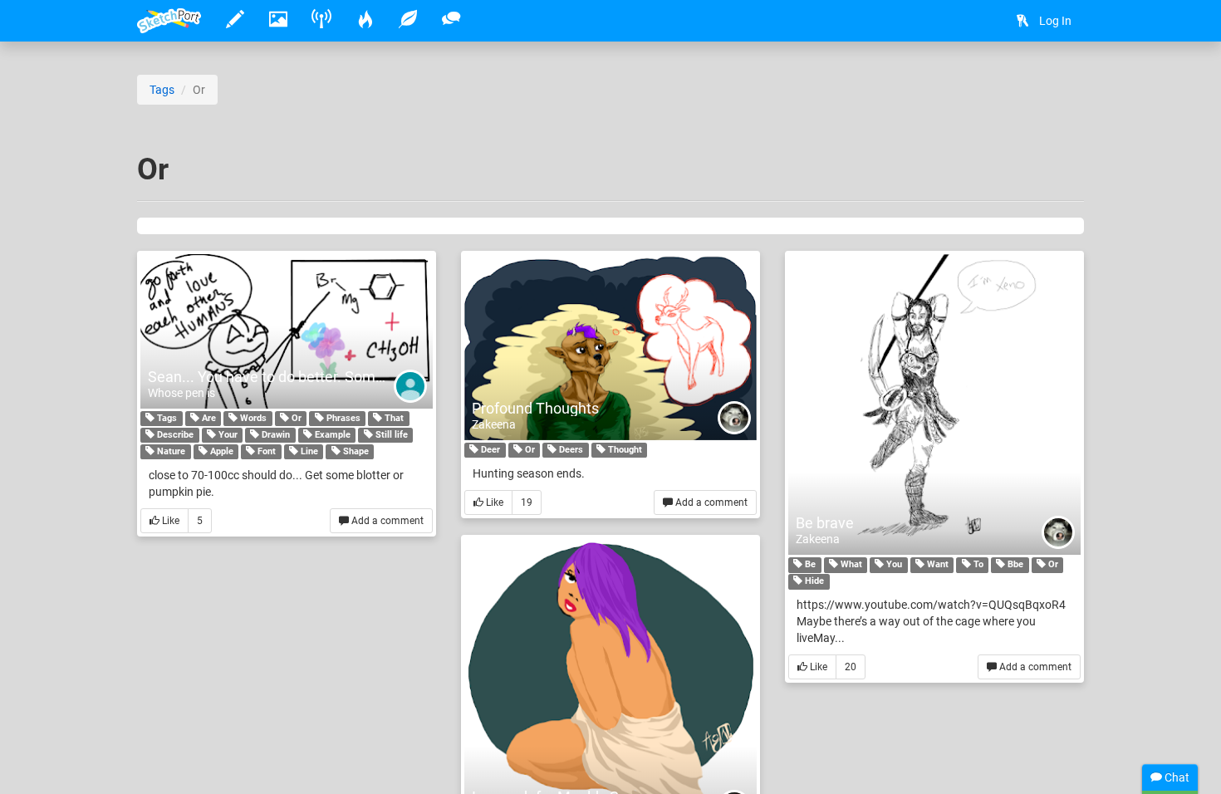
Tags (162, 89)
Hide (813, 581)
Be (809, 564)
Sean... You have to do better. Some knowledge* (307, 376)
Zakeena (494, 424)
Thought (624, 449)
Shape (355, 451)
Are (207, 418)
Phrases (342, 418)
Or (295, 418)
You (893, 564)
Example (331, 434)
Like (169, 521)
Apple (220, 451)
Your (227, 434)
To (977, 564)
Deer (489, 449)
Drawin (274, 434)
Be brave (825, 523)
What (850, 564)
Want (936, 564)
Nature (169, 451)
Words (252, 418)
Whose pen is (181, 392)
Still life (390, 434)
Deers (570, 449)
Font (265, 451)
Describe (174, 434)
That (393, 418)
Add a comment (386, 521)
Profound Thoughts (535, 408)
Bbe (1014, 564)
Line (308, 451)
